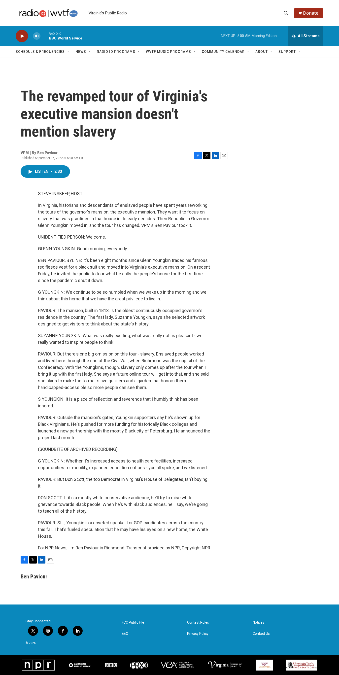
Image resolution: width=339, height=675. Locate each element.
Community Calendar (223, 52)
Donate (310, 13)
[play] (22, 36)
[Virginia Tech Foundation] (301, 665)
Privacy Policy (197, 634)
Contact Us (261, 634)
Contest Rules (198, 622)
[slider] (44, 35)
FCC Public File (133, 622)
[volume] (37, 36)
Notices (258, 622)
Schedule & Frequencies (40, 52)
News (80, 52)
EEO (125, 634)
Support (287, 52)
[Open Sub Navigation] (68, 52)
